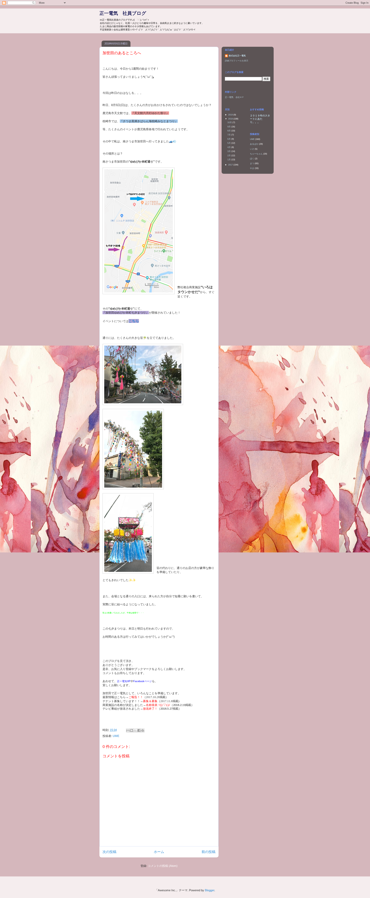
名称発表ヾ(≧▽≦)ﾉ (158, 705)
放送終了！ (150, 708)
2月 (229, 155)
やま (252, 168)
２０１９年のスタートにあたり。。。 (260, 119)
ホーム (159, 852)
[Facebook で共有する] (139, 730)
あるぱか (254, 144)
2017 (230, 165)
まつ (252, 163)
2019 (230, 115)
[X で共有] (135, 730)
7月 (229, 135)
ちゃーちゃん (256, 154)
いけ (252, 149)
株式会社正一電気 (237, 55)
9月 (229, 126)
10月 (229, 122)
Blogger (209, 890)
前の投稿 (208, 852)
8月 (229, 130)
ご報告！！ (136, 697)
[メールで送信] (128, 730)
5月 (229, 143)
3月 (229, 151)
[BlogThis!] (132, 730)
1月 (229, 159)
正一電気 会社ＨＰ (234, 97)
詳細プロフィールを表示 (236, 60)
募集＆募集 (150, 701)
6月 (229, 139)
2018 (230, 119)
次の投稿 (109, 852)
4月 (229, 147)
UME (116, 736)
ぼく (252, 158)
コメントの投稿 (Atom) (162, 865)
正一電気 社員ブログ (122, 13)
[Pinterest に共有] (143, 730)
